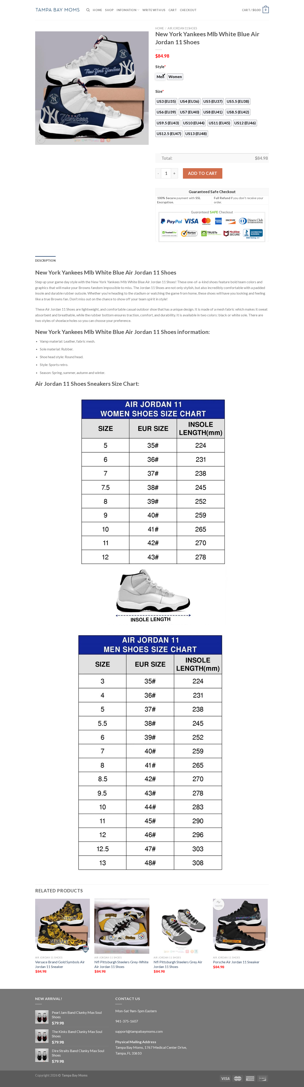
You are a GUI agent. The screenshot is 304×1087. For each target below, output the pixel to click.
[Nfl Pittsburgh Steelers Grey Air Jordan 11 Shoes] (181, 926)
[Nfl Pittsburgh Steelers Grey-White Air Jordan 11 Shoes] (121, 926)
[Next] (267, 940)
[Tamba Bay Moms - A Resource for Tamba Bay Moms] (57, 9)
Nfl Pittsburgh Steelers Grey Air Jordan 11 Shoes (178, 964)
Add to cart (202, 173)
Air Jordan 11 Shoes (182, 28)
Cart (172, 10)
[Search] (88, 10)
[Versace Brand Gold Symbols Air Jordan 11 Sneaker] (62, 926)
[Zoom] (41, 139)
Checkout (188, 10)
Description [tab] (45, 260)
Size (159, 91)
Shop (109, 10)
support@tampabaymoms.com (139, 1031)
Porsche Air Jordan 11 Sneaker (236, 962)
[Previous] (35, 940)
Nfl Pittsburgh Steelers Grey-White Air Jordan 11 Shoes (121, 964)
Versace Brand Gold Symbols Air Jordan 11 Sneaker (60, 964)
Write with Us (153, 10)
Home (97, 10)
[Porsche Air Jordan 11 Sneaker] (240, 926)
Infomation (126, 10)
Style (160, 67)
